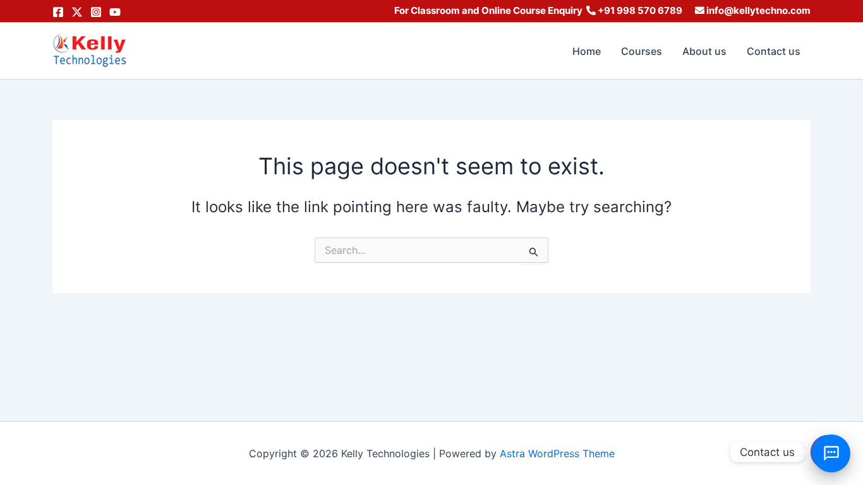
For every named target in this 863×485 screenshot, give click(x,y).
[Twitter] (77, 12)
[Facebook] (58, 12)
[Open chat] (831, 453)
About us (704, 51)
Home (586, 51)
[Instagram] (96, 12)
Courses (641, 51)
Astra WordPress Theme (557, 453)
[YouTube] (115, 12)
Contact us (773, 51)
